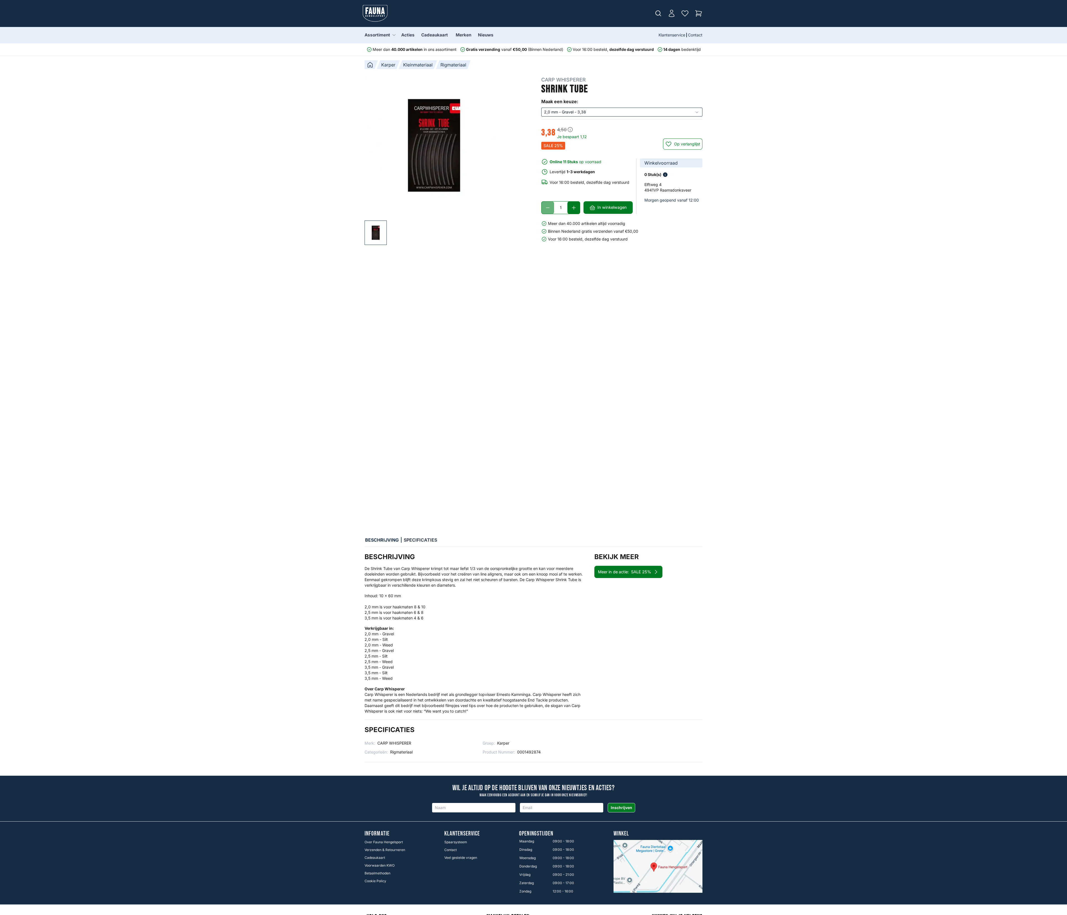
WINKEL (621, 833)
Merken (463, 35)
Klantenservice (672, 35)
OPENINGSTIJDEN (536, 833)
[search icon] (658, 13)
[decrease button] (547, 207)
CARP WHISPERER (563, 80)
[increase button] (573, 207)
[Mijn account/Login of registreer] (671, 13)
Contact (695, 35)
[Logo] (375, 13)
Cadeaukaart (434, 35)
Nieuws (485, 35)
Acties (408, 35)
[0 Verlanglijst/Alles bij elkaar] (684, 13)
